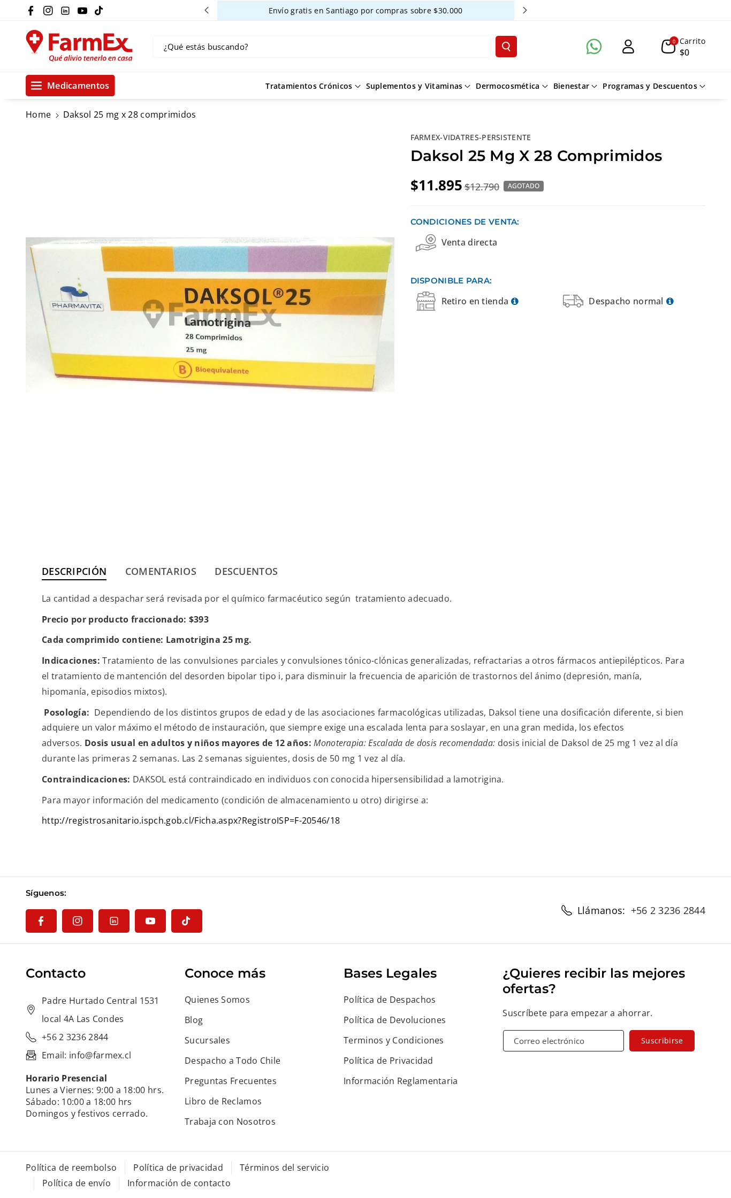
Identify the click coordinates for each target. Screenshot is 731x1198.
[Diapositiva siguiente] (525, 10)
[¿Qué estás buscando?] (506, 46)
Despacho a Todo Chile (232, 1060)
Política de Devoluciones (395, 1020)
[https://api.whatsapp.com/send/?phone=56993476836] (594, 46)
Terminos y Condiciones (394, 1040)
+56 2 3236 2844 (668, 910)
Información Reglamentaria (401, 1081)
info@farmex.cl (100, 1055)
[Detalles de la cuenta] (628, 46)
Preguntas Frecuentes (231, 1081)
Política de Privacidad (388, 1060)
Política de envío (76, 1183)
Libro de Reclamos (223, 1101)
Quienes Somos (217, 999)
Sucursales (207, 1040)
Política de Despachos (390, 999)
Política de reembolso (71, 1167)
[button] (683, 46)
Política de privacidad (178, 1167)
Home (38, 114)
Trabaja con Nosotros (230, 1121)
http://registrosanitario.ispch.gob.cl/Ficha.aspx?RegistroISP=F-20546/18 (191, 820)
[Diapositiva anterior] (206, 10)
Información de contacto (179, 1183)
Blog (194, 1020)
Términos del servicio (284, 1167)
